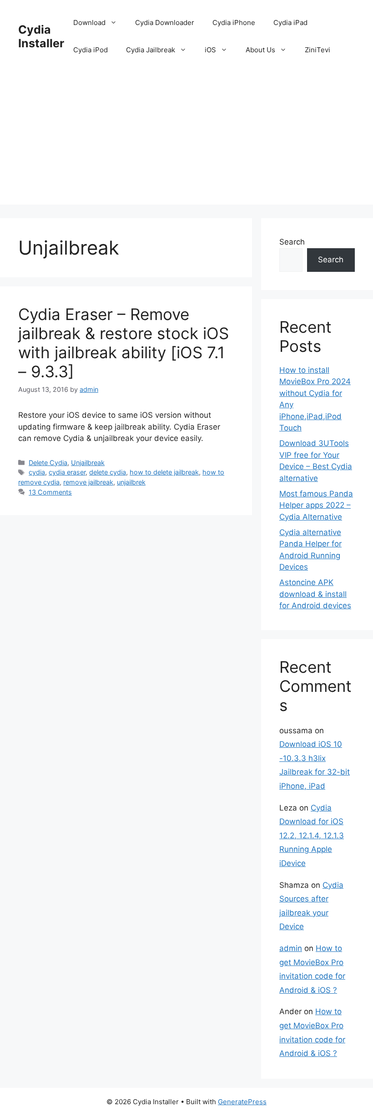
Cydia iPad (290, 22)
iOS (210, 49)
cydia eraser (67, 472)
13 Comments (50, 492)
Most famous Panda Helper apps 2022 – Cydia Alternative (316, 505)
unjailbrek (131, 482)
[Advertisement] (186, 141)
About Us (260, 49)
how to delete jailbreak (164, 472)
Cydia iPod (90, 49)
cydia (37, 472)
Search (292, 241)
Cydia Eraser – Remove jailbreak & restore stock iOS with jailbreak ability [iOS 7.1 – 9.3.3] (123, 343)
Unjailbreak (88, 462)
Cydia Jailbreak (150, 49)
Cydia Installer (41, 36)
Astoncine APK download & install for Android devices (315, 594)
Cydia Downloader (164, 22)
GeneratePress (242, 1101)
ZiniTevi (317, 49)
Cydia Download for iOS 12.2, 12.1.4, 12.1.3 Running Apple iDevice (311, 835)
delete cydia (107, 472)
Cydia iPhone (233, 22)
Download (89, 22)
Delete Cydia (48, 462)
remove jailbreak (88, 482)
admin (290, 948)
